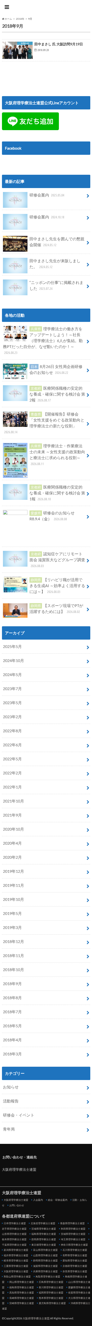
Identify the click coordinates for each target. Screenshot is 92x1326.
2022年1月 (12, 787)
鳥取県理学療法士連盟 (48, 1276)
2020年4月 (12, 843)
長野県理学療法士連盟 (75, 1255)
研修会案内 (46, 194)
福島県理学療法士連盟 (43, 1233)
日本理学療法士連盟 (15, 1223)
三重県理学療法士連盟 (16, 1265)
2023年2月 (12, 716)
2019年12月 (13, 871)
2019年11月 (13, 885)
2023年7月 (12, 688)
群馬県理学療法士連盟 (43, 1239)
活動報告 (11, 1101)
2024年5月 (12, 674)
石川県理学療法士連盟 (75, 1249)
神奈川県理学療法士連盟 (74, 1244)
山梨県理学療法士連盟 (45, 1255)
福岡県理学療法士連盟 (51, 1292)
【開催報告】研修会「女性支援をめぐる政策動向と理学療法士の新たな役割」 (44, 423)
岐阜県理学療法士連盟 (16, 1260)
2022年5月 (12, 758)
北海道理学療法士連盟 (43, 1223)
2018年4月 (12, 1039)
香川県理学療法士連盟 (51, 1287)
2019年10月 (13, 899)
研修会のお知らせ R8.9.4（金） (52, 515)
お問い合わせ (16, 1205)
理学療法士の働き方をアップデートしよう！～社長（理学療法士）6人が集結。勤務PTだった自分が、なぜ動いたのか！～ (43, 340)
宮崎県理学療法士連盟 (21, 1303)
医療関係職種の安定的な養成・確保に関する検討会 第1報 (57, 493)
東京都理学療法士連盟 (43, 1244)
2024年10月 (13, 660)
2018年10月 (13, 969)
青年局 (9, 1129)
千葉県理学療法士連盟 (14, 1244)
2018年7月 (12, 1011)
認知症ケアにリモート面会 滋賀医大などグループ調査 (57, 559)
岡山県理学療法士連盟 (21, 1281)
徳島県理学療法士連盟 (21, 1287)
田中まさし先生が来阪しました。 (54, 263)
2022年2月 (12, 772)
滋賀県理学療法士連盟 (45, 1265)
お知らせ (11, 1086)
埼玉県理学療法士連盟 (73, 1239)
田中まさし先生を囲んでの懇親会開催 (56, 241)
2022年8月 (12, 730)
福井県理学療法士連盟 (16, 1255)
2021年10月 (13, 801)
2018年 (20, 18)
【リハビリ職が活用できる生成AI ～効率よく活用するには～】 (57, 585)
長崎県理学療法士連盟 (21, 1297)
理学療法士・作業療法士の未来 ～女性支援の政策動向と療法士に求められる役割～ (57, 454)
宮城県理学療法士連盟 (43, 1228)
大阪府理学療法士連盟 (46, 8)
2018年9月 (12, 983)
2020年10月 (13, 829)
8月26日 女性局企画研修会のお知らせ (55, 369)
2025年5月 (12, 646)
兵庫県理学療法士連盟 (45, 1271)
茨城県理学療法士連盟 (73, 1233)
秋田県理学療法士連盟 (73, 1228)
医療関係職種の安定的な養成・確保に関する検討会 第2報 (57, 394)
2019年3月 (12, 927)
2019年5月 (12, 913)
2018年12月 (13, 941)
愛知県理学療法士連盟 (75, 1260)
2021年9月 (12, 815)
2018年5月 (12, 1025)
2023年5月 (12, 702)
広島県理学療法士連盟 (51, 1281)
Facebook (13, 148)
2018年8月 (12, 997)
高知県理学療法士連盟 (21, 1292)
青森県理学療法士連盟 (72, 1223)
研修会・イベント (18, 1115)
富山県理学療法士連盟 (45, 1249)
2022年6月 (12, 744)
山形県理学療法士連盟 (14, 1233)
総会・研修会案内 (57, 1199)
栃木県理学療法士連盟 (14, 1239)
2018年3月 (12, 1053)
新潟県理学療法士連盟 (16, 1249)
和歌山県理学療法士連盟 (17, 1276)
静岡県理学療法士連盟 (45, 1260)
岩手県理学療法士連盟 (14, 1228)
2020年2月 (12, 857)
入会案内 (38, 1199)
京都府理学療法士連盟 (75, 1265)
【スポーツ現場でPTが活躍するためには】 (56, 608)
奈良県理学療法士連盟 (75, 1271)
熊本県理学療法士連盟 (51, 1297)
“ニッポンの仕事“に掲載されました (56, 285)
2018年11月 (13, 955)
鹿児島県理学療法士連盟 (52, 1303)
